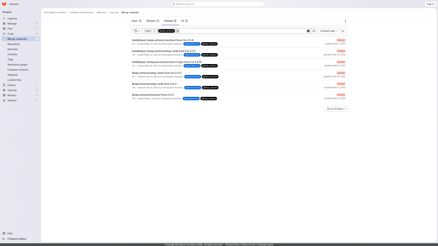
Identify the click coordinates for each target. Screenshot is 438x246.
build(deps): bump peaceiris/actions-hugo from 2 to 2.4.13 (167, 61)
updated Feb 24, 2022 (335, 54)
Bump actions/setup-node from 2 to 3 (154, 83)
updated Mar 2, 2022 (335, 43)
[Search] (314, 31)
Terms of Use (248, 244)
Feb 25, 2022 (152, 87)
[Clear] (308, 31)
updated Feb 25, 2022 (335, 76)
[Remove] (178, 31)
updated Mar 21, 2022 (335, 65)
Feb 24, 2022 (152, 76)
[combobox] (329, 31)
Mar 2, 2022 (151, 98)
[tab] (136, 21)
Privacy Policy (233, 244)
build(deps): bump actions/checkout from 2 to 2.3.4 (162, 40)
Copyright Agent (265, 244)
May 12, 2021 (151, 44)
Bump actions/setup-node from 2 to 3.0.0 (156, 72)
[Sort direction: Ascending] (343, 31)
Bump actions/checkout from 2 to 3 (153, 94)
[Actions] (345, 21)
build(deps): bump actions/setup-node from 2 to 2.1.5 (163, 51)
